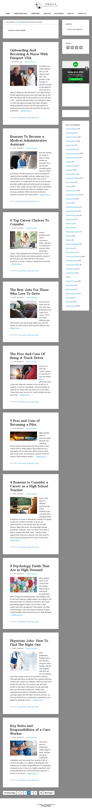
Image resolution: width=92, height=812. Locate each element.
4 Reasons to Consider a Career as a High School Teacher (29, 486)
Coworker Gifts (71, 166)
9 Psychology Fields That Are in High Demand (29, 568)
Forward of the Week (73, 178)
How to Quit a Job (72, 190)
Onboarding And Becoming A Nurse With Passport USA (29, 54)
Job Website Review (72, 207)
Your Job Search (71, 306)
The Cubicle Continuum (74, 256)
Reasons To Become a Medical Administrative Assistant (28, 140)
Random (68, 240)
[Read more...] (26, 111)
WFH (67, 277)
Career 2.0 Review (72, 137)
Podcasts (69, 236)
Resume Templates (72, 244)
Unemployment (71, 273)
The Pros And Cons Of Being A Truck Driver (27, 356)
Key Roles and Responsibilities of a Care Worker (30, 730)
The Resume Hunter (72, 265)
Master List (69, 223)
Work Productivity (72, 293)
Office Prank (70, 228)
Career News (70, 145)
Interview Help (71, 199)
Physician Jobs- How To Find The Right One (29, 643)
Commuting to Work (73, 158)
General (68, 186)
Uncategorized (71, 269)
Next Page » (48, 793)
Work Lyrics (70, 289)
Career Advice (22, 117)
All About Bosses (71, 129)
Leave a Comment (30, 62)
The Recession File (72, 261)
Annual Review (71, 133)
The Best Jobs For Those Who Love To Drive (29, 292)
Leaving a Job (70, 219)
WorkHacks (69, 302)
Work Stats (69, 298)
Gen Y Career (70, 182)
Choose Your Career (33, 117)
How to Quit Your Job (73, 195)
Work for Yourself (72, 281)
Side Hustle (69, 248)
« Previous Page (9, 793)
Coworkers (69, 170)
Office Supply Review (73, 232)
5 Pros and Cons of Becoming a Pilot (25, 423)
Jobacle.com (46, 5)
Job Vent (69, 203)
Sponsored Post (71, 252)
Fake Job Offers (71, 174)
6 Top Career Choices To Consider (29, 222)
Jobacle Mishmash (72, 211)
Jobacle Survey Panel (73, 215)
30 (41, 793)
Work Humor (70, 285)
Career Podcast (71, 149)
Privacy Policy (46, 806)
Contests (69, 162)
